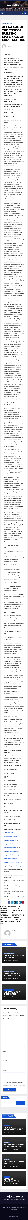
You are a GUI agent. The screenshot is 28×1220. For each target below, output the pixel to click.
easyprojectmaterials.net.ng (11, 844)
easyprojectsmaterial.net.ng (11, 851)
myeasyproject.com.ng (10, 836)
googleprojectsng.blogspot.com (13, 862)
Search (4, 1097)
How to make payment (14, 1216)
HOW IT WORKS (19, 1213)
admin (11, 45)
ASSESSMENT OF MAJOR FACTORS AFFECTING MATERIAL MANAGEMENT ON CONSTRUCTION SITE (6, 915)
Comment (6, 1018)
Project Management (7, 23)
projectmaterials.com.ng (10, 858)
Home (6, 1213)
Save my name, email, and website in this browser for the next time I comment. (14, 1084)
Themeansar (14, 1209)
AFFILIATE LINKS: (9, 833)
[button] (22, 13)
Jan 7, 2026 (8, 1132)
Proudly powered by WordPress (9, 1207)
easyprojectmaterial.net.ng (11, 855)
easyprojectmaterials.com (11, 840)
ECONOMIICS (6, 1125)
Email (5, 1061)
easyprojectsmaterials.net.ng (12, 847)
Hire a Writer (11, 1213)
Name (5, 1051)
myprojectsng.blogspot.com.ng (12, 866)
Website (5, 1070)
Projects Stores (14, 5)
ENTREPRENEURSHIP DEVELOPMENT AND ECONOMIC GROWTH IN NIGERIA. (14, 1147)
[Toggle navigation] (13, 13)
